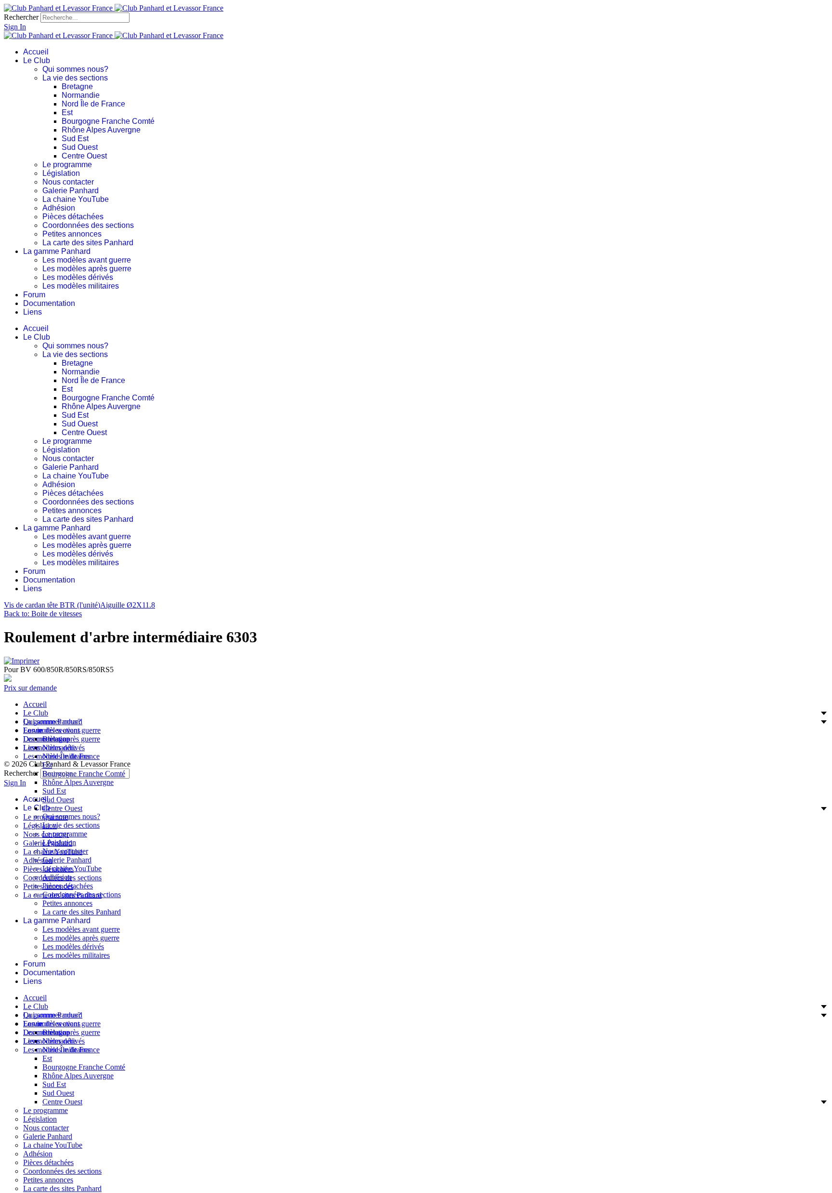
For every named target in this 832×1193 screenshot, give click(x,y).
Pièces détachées (73, 216)
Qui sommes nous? (75, 69)
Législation (61, 173)
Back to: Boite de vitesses (43, 614)
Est (67, 112)
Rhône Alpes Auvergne (101, 130)
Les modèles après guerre (86, 269)
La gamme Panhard (57, 251)
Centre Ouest (84, 156)
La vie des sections (75, 78)
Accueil (36, 52)
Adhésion (58, 208)
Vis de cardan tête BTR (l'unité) (52, 605)
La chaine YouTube (75, 199)
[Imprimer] (21, 661)
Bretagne (77, 86)
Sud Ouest (80, 147)
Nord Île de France (93, 104)
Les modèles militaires (80, 286)
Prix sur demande (30, 688)
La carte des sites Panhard (87, 243)
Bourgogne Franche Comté (108, 121)
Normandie (81, 95)
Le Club (36, 60)
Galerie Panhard (70, 190)
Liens (32, 312)
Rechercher (21, 17)
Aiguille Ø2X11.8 (127, 605)
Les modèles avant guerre (86, 260)
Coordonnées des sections (88, 225)
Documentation (49, 303)
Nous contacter (68, 182)
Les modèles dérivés (77, 277)
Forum (34, 295)
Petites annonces (72, 234)
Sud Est (75, 138)
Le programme (67, 164)
